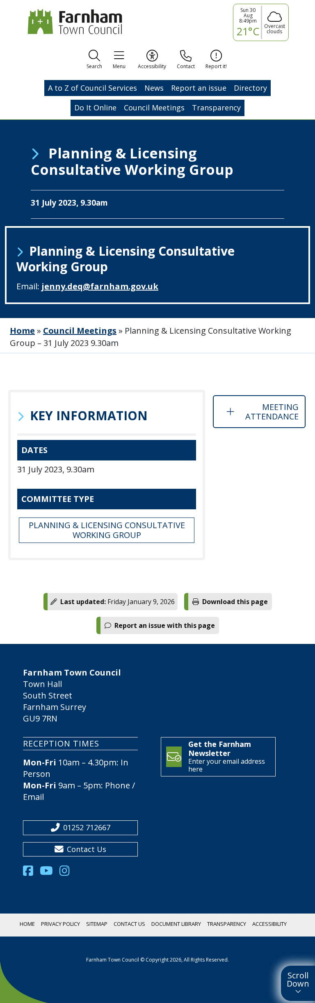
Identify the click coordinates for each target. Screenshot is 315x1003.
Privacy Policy (60, 923)
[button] (94, 60)
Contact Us (86, 849)
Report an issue (198, 88)
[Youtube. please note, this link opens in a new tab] (49, 873)
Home (22, 330)
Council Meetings (154, 107)
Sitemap (96, 923)
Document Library (176, 923)
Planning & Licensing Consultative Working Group (107, 530)
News (154, 88)
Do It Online (95, 107)
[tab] (259, 411)
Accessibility (269, 923)
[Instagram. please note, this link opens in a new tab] (67, 873)
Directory (250, 88)
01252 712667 (86, 827)
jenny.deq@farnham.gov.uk (99, 286)
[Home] (73, 22)
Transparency (216, 107)
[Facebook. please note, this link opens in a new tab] (31, 873)
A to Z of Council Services (92, 88)
